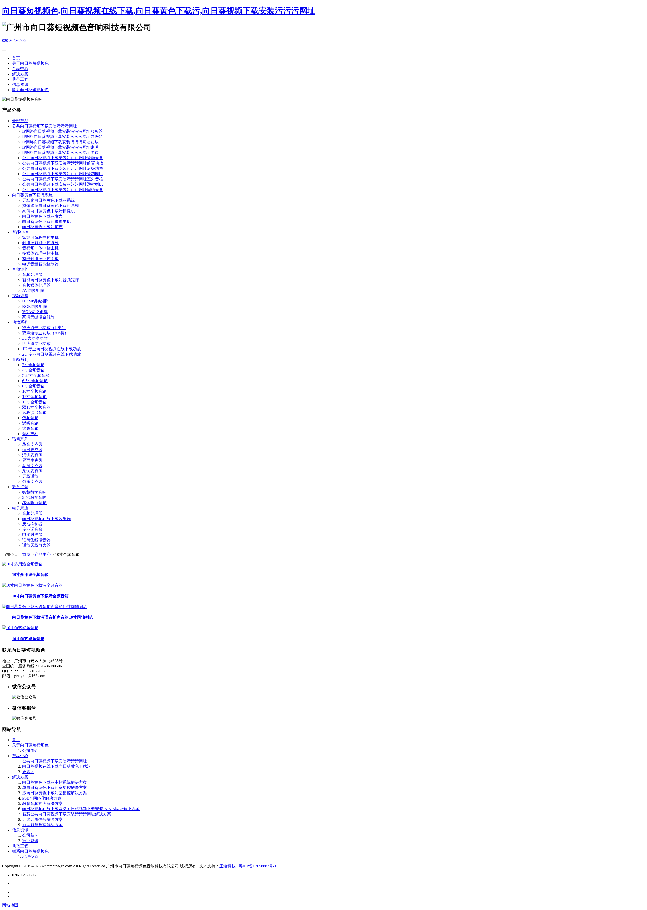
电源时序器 (32, 534)
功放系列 (20, 322)
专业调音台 (32, 529)
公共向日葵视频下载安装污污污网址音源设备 (62, 158)
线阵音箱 (30, 428)
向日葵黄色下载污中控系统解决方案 (54, 782)
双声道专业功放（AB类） (45, 333)
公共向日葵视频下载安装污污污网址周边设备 (62, 190)
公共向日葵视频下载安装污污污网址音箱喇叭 (62, 174)
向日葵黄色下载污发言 (42, 216)
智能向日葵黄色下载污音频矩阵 (50, 280)
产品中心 (20, 68)
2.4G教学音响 (34, 497)
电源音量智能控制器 (40, 264)
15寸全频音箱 (34, 402)
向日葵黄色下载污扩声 (42, 227)
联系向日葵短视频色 (30, 90)
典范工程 (20, 79)
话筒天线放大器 (36, 545)
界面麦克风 (32, 460)
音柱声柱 (30, 434)
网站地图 (10, 905)
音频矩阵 (20, 269)
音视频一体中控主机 (40, 248)
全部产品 (20, 121)
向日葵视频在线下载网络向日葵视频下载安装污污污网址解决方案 (81, 809)
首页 (16, 58)
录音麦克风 (32, 444)
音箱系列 (20, 359)
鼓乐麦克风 (32, 481)
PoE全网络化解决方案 (41, 798)
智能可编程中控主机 (40, 237)
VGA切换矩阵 (35, 312)
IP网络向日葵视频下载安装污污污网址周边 (60, 152)
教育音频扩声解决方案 (42, 803)
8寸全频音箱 (33, 386)
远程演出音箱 (34, 412)
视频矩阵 (20, 296)
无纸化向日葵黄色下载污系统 (48, 200)
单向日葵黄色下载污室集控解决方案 (54, 787)
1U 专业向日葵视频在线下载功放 (51, 349)
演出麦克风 (32, 450)
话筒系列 (20, 439)
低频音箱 (30, 418)
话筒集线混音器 (36, 540)
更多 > (28, 771)
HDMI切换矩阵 (35, 301)
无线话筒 (30, 476)
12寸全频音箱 (34, 396)
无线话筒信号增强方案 (42, 819)
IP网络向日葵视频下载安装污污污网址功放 (60, 142)
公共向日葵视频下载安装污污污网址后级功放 (62, 168)
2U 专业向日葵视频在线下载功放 (51, 354)
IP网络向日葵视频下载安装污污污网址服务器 (62, 131)
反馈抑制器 (32, 524)
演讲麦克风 (32, 455)
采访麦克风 (32, 471)
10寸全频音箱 (34, 391)
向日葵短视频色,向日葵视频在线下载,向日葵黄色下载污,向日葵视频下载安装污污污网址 (158, 10)
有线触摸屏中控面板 (40, 258)
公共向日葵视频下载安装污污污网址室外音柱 (62, 179)
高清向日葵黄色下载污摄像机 (48, 211)
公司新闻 (30, 835)
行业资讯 (30, 840)
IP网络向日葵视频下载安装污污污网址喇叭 (60, 147)
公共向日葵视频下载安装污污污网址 (44, 126)
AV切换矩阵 (33, 290)
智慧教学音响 (34, 492)
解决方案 (20, 74)
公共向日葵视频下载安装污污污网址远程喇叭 (62, 184)
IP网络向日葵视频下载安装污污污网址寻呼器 (62, 136)
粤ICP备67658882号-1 (257, 866)
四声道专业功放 (36, 343)
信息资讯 (20, 84)
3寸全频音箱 (33, 365)
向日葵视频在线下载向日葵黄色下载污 (56, 766)
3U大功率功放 (35, 338)
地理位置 (30, 856)
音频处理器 (32, 274)
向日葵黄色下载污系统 (32, 195)
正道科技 (227, 866)
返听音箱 (30, 423)
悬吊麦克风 (32, 465)
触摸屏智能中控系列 (40, 243)
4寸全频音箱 (33, 370)
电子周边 (20, 508)
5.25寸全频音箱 (36, 375)
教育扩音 (20, 487)
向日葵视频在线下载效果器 (46, 519)
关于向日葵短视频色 (30, 63)
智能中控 (20, 232)
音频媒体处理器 (36, 285)
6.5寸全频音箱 (35, 381)
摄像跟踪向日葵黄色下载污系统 (50, 205)
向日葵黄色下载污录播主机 (46, 221)
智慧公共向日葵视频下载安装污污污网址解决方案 (66, 814)
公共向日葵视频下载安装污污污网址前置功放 (62, 163)
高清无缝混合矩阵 (38, 317)
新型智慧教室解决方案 (42, 825)
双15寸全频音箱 (36, 407)
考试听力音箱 (34, 503)
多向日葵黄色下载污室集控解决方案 (54, 793)
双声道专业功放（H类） (44, 327)
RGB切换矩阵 (34, 306)
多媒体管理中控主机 (40, 253)
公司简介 (30, 750)
